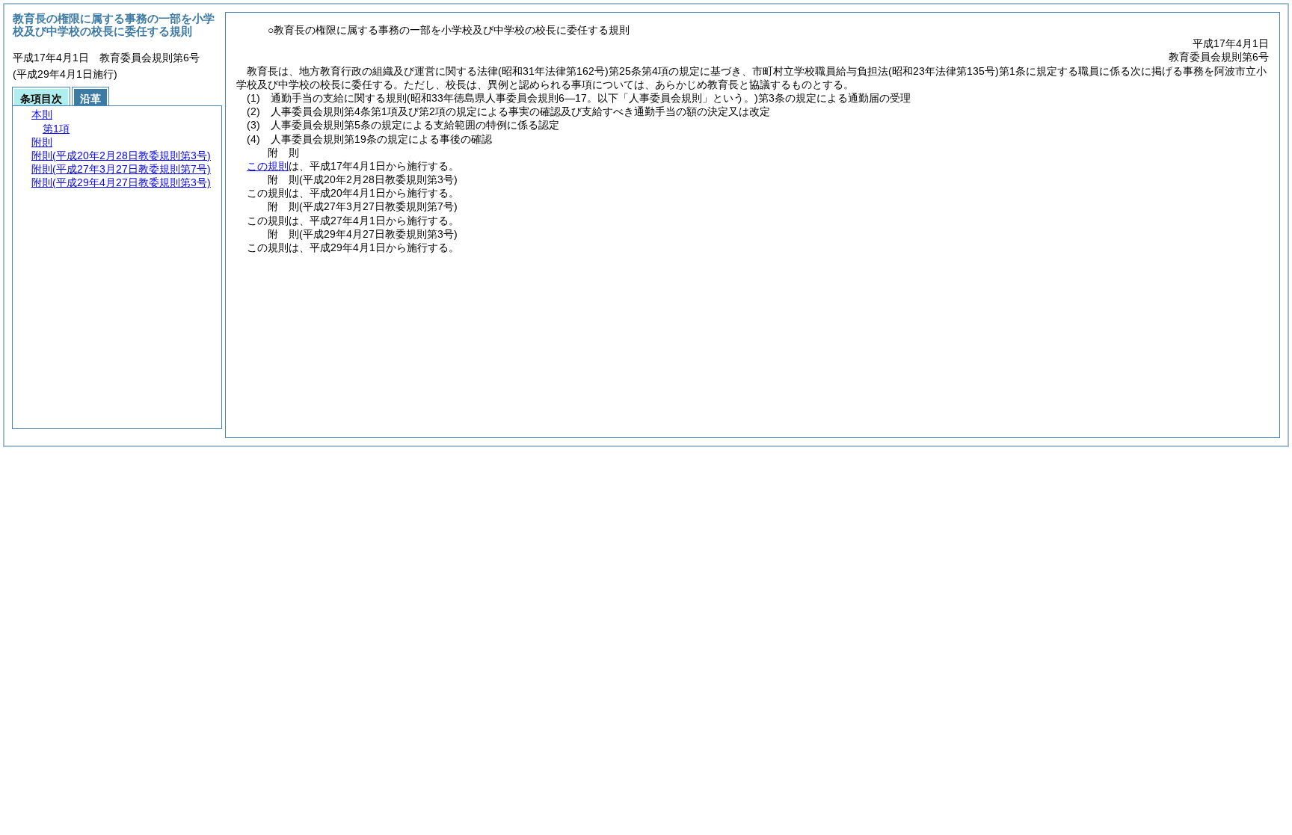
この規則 (268, 166)
